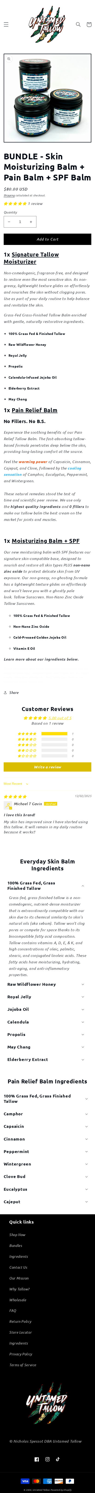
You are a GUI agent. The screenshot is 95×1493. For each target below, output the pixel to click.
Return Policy (20, 1321)
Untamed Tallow (41, 1489)
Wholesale (17, 1300)
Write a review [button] (47, 766)
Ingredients (18, 1256)
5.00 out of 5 (59, 717)
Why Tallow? (19, 1289)
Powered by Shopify (60, 1489)
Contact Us (18, 1267)
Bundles (15, 1245)
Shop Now (17, 1234)
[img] (15, 796)
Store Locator (20, 1332)
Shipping (9, 195)
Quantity (10, 212)
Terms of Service (22, 1365)
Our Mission (19, 1278)
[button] (6, 24)
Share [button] (14, 692)
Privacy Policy (20, 1354)
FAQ (12, 1310)
